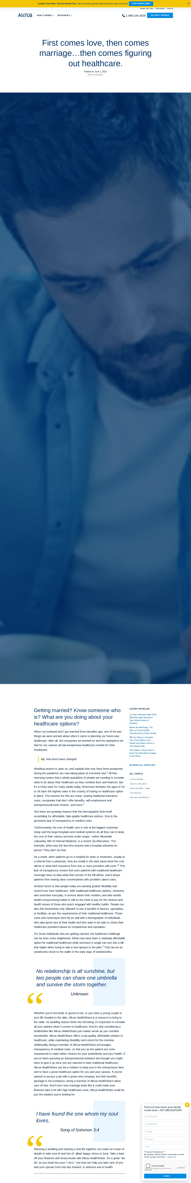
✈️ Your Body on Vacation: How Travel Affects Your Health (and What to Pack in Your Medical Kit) (141, 741)
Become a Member (160, 15)
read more (171, 1157)
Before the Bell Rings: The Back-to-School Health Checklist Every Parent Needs (143, 730)
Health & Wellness (95, 75)
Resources (64, 15)
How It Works (44, 15)
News (148, 788)
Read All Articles (143, 765)
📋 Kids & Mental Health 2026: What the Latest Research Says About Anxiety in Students (143, 718)
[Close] (187, 1104)
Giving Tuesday (137, 779)
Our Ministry (136, 793)
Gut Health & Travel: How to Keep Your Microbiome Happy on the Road (142, 753)
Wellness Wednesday (139, 797)
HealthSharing (136, 788)
